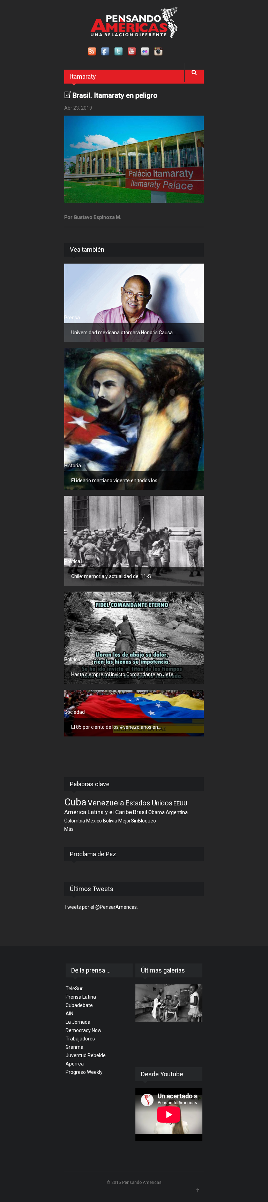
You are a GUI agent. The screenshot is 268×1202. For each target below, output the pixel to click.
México (94, 821)
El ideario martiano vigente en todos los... (116, 480)
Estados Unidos (148, 803)
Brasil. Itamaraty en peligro (115, 95)
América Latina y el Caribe (98, 812)
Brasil (140, 812)
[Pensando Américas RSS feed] (92, 52)
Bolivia (110, 821)
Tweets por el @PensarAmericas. (101, 907)
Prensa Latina (81, 997)
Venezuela (106, 802)
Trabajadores (80, 1038)
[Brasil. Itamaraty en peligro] (134, 159)
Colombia (74, 821)
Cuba (75, 802)
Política (72, 561)
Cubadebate (79, 1005)
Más (69, 829)
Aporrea (75, 1064)
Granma (74, 1047)
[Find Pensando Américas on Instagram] (159, 52)
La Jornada (78, 1022)
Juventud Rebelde (86, 1055)
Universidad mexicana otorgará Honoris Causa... (123, 332)
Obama (156, 812)
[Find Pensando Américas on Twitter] (119, 52)
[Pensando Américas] (134, 22)
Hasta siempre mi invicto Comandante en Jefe (122, 674)
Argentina (177, 812)
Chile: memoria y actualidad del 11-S (111, 576)
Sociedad (74, 712)
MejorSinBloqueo (137, 821)
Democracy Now (84, 1030)
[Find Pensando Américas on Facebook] (106, 52)
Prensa (72, 317)
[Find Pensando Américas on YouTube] (132, 52)
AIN (69, 1013)
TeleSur (74, 988)
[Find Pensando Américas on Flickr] (145, 52)
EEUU (180, 803)
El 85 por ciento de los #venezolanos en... (116, 727)
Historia (72, 465)
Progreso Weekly (84, 1072)
